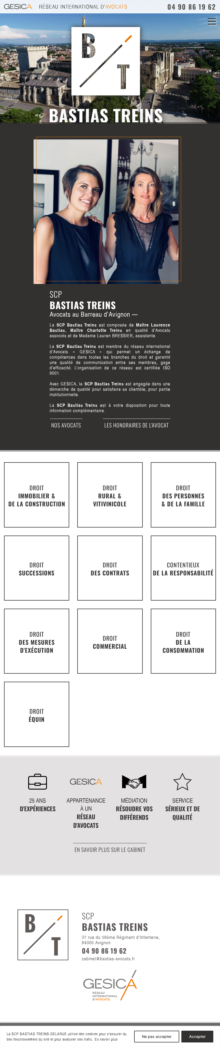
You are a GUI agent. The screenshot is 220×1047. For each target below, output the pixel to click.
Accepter (197, 1036)
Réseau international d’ (83, 6)
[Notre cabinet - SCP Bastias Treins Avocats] (106, 211)
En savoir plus (106, 1039)
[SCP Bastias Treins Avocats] (51, 28)
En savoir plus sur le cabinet (110, 849)
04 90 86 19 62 (191, 7)
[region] (110, 1036)
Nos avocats (66, 425)
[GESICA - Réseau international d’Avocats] (110, 984)
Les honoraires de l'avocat (136, 425)
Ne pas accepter (156, 1036)
